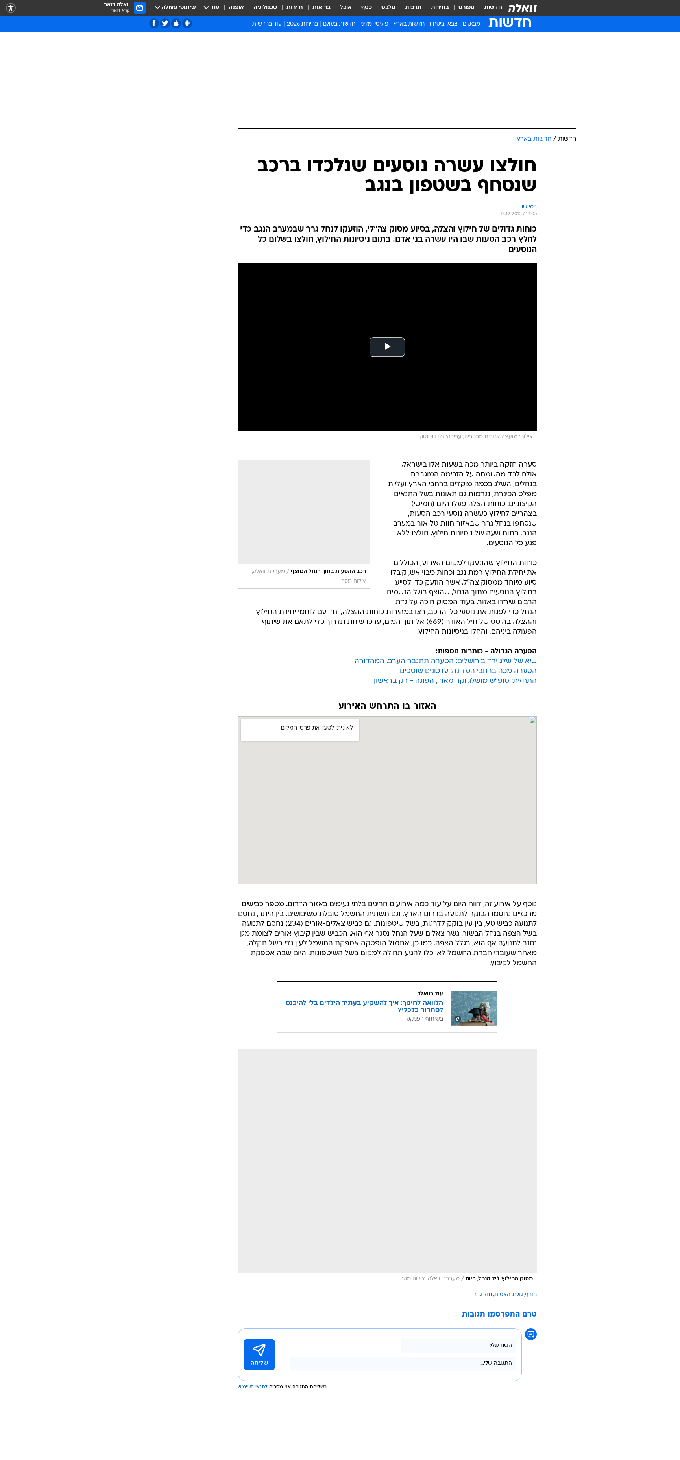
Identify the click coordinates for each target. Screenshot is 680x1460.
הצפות (502, 1294)
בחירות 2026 (302, 24)
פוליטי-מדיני (374, 24)
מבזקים (471, 24)
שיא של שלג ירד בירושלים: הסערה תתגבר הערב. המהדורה (446, 661)
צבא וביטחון (444, 24)
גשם (518, 1294)
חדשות (493, 8)
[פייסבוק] (154, 23)
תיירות (294, 8)
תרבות (413, 8)
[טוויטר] (165, 23)
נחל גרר (482, 1294)
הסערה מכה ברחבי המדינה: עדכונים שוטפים (468, 671)
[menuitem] (488, 8)
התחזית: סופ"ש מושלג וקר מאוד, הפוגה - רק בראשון (455, 681)
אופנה (236, 8)
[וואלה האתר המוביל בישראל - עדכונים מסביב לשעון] (522, 8)
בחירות (440, 8)
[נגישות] (11, 8)
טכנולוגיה (265, 8)
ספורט (466, 8)
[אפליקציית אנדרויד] (187, 23)
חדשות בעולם (339, 24)
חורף (531, 1294)
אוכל (346, 8)
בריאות (321, 8)
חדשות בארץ (409, 24)
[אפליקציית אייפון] (176, 23)
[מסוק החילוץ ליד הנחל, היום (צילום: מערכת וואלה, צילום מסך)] (387, 1167)
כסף (366, 8)
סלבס (388, 8)
